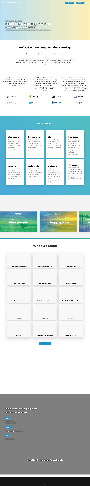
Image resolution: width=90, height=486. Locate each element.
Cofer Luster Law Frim (45, 266)
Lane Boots (71, 318)
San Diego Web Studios (45, 480)
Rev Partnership (19, 301)
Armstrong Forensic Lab (45, 335)
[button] (87, 2)
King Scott (45, 318)
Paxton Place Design (45, 283)
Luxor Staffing (71, 266)
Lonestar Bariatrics (71, 283)
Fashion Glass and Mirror (19, 266)
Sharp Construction (19, 283)
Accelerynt (18, 335)
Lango (19, 318)
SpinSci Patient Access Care (71, 301)
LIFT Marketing (54, 480)
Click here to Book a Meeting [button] (16, 412)
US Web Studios (35, 480)
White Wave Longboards (45, 301)
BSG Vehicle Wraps (71, 335)
